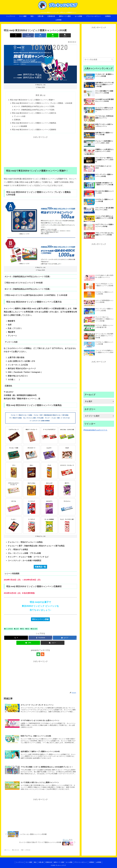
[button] (65, 35)
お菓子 (17, 628)
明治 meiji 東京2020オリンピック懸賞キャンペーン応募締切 (34, 129)
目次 (37, 95)
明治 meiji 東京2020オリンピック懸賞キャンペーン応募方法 (34, 113)
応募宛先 (17, 120)
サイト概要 (29, 862)
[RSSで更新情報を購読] (42, 654)
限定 (28, 628)
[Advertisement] (40, 151)
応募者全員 (48, 862)
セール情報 (69, 862)
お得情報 (98, 862)
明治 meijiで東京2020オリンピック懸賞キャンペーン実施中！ (32, 100)
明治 (23, 628)
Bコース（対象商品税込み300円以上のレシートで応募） (35, 110)
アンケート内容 (19, 116)
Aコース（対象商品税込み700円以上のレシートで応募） (35, 106)
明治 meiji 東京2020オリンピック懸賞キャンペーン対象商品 (34, 123)
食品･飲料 (34, 628)
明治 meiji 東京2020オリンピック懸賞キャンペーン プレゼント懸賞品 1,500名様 (42, 103)
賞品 (35, 862)
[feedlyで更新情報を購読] (38, 654)
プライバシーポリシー (80, 862)
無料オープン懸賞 (59, 862)
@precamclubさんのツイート (95, 430)
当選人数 (41, 862)
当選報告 (91, 862)
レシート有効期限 (20, 126)
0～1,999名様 (9, 628)
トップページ (20, 862)
